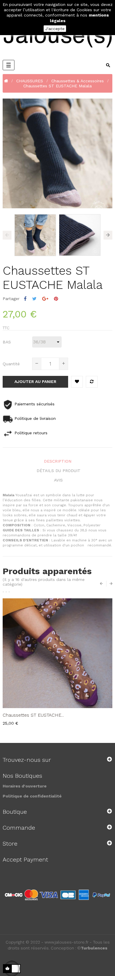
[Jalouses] (57, 37)
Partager (25, 298)
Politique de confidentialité (32, 796)
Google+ (45, 298)
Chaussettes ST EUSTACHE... (33, 715)
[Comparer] (92, 382)
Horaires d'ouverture (25, 786)
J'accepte (55, 28)
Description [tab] (57, 461)
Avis (58, 480)
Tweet (34, 298)
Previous (7, 235)
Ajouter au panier (35, 381)
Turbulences (94, 948)
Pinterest (56, 298)
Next (108, 235)
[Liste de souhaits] (77, 382)
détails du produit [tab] (58, 470)
